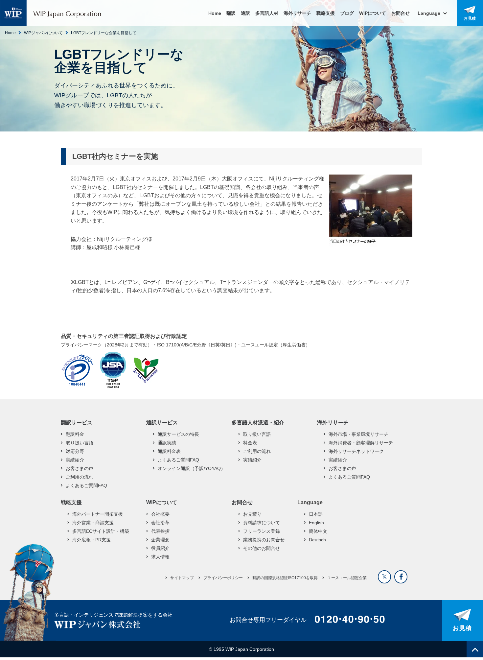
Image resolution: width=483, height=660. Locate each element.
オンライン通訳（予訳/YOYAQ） (191, 468)
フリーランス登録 (261, 531)
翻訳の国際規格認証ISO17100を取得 (285, 578)
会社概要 (160, 514)
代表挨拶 (160, 531)
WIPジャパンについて (43, 33)
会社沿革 (160, 522)
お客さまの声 (79, 468)
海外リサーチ (297, 13)
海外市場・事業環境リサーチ (358, 434)
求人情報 (160, 556)
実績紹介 (75, 459)
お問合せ (400, 13)
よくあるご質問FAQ (86, 485)
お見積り (252, 514)
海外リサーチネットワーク (356, 451)
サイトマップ (182, 578)
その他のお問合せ (261, 548)
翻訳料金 (75, 434)
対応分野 (75, 451)
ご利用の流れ (79, 477)
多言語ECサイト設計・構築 (100, 531)
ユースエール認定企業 (347, 578)
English (316, 522)
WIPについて (372, 13)
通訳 (245, 13)
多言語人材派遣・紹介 (258, 422)
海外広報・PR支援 (91, 539)
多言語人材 (266, 13)
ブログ (347, 13)
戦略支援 (325, 13)
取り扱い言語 (79, 442)
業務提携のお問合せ (264, 539)
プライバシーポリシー (223, 578)
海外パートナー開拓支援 (97, 514)
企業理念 (160, 539)
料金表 (250, 442)
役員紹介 (160, 548)
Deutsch (317, 539)
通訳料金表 (169, 451)
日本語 (316, 514)
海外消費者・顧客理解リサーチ (361, 442)
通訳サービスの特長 (178, 434)
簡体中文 (318, 531)
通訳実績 (167, 442)
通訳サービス (162, 422)
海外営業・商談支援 (93, 522)
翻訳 (231, 13)
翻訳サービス (76, 422)
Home (214, 13)
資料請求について (261, 522)
